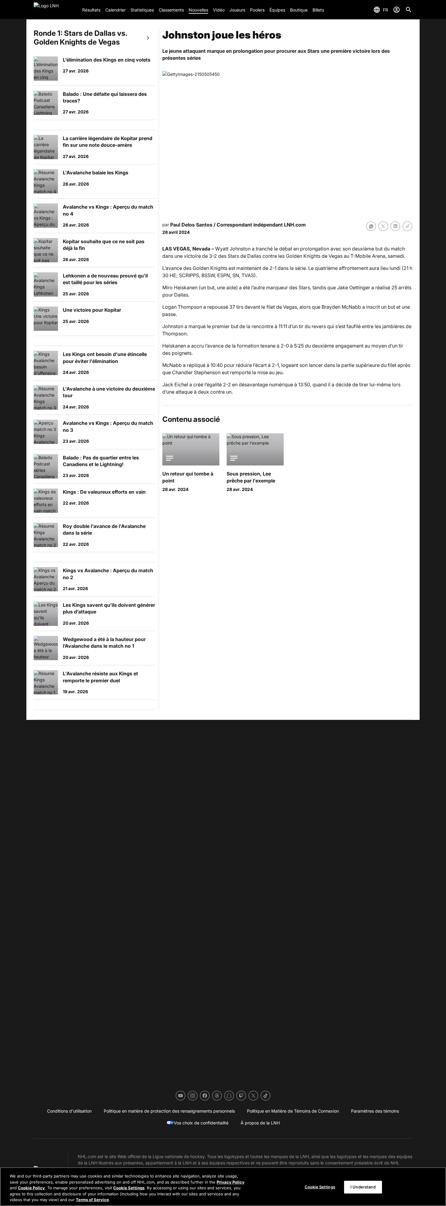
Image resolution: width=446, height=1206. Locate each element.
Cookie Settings (128, 1187)
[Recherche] (408, 9)
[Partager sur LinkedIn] (395, 226)
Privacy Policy (231, 1182)
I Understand (363, 1186)
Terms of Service (92, 1199)
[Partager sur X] (383, 226)
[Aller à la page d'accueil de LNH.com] (55, 9)
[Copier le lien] (407, 226)
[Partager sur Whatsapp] (371, 226)
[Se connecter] (396, 9)
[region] (223, 1186)
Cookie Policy (31, 1187)
